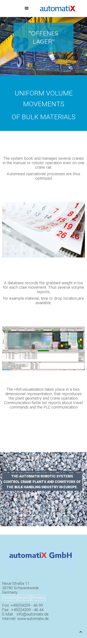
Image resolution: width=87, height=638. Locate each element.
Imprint (24, 597)
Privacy (38, 597)
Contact (9, 597)
